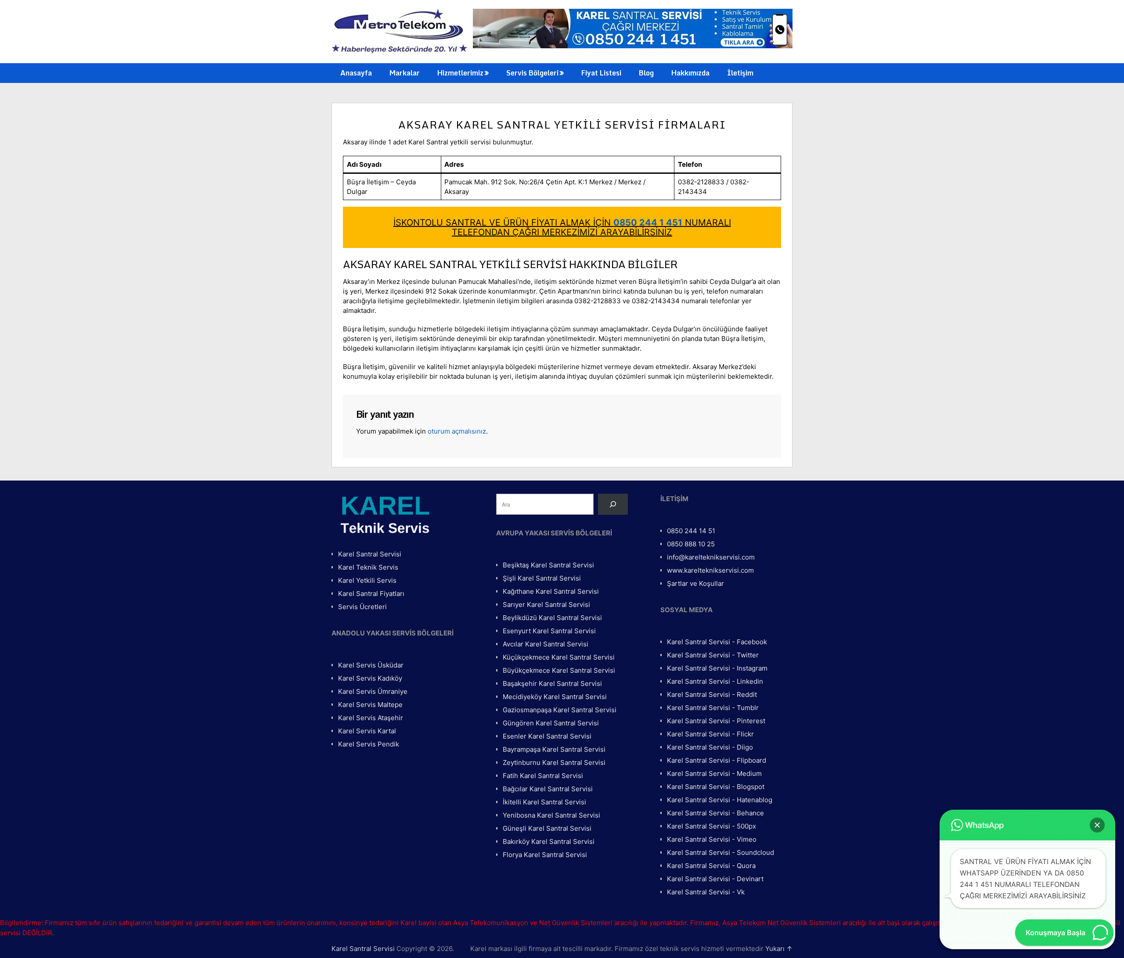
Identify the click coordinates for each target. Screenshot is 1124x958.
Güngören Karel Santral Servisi (551, 723)
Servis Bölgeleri (532, 73)
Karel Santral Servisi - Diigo (710, 747)
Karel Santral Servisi (369, 554)
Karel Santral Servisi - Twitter (713, 655)
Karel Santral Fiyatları (371, 593)
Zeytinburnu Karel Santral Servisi (554, 762)
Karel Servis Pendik (368, 744)
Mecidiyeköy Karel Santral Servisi (555, 696)
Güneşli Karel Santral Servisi (547, 828)
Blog (646, 73)
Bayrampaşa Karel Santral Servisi (554, 749)
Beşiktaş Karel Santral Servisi (548, 565)
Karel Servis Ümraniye (372, 691)
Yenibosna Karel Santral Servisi (551, 815)
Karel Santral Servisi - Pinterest (716, 721)
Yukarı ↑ (779, 948)
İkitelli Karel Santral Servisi (544, 802)
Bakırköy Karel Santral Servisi (548, 841)
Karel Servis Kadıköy (370, 678)
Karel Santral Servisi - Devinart (715, 879)
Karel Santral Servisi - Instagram (717, 668)
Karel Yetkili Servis (367, 580)
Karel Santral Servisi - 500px (711, 826)
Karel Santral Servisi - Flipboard (716, 760)
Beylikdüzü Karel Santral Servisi (552, 618)
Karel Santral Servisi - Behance (715, 813)
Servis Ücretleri (362, 607)
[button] (1097, 825)
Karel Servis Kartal (367, 731)
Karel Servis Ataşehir (370, 718)
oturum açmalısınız (457, 431)
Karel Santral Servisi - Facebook (717, 642)
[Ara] (613, 504)
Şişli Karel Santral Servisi (542, 578)
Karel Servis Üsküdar (370, 665)
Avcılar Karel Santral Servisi (545, 644)
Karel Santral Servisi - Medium (714, 773)
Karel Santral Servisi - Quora (711, 865)
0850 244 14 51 (691, 531)
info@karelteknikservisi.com (711, 557)
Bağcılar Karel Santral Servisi (548, 789)
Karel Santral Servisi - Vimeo (712, 839)
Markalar (404, 73)
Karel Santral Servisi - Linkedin (715, 681)
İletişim (740, 73)
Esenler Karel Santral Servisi (547, 736)
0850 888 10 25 (691, 544)
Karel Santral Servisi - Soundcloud (720, 852)
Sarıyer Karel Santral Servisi (546, 604)
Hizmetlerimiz (460, 73)
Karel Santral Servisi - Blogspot (715, 786)
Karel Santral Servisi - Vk (706, 892)
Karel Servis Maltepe (370, 704)
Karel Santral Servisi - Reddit (712, 694)
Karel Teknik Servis (368, 567)
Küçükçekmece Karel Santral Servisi (559, 657)
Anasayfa (356, 73)
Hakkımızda (690, 73)
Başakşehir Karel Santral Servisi (552, 683)
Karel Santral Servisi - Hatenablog (719, 800)
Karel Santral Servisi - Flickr (710, 734)
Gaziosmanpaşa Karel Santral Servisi (559, 710)
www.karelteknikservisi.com (710, 570)
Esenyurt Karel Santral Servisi (549, 631)
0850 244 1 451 (647, 222)
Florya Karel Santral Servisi (545, 854)
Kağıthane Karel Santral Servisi (551, 591)
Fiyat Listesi (601, 73)
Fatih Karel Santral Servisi (543, 775)
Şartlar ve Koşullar (695, 583)
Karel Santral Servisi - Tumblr (713, 707)
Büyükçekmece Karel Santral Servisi (559, 670)
